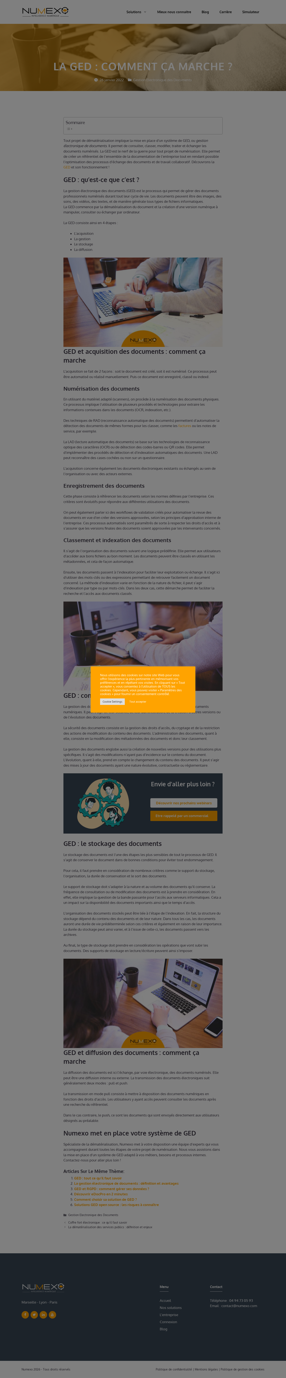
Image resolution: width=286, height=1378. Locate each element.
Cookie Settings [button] (112, 701)
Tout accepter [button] (137, 701)
